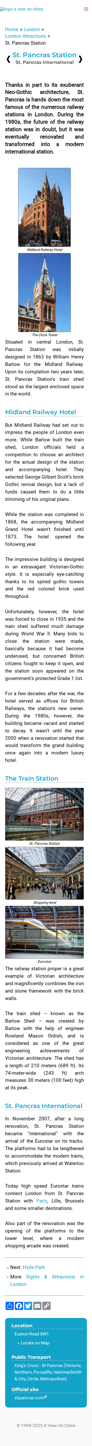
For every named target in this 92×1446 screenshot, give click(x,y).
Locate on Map (35, 1342)
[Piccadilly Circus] (8, 59)
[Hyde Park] (80, 59)
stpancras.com (29, 1397)
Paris (41, 1201)
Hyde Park (34, 1267)
